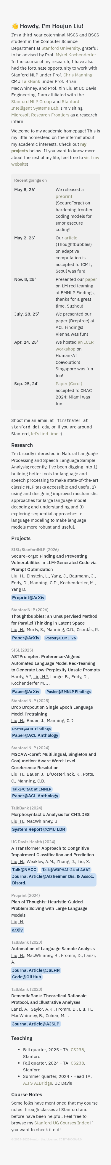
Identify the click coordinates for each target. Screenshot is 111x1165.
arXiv (17, 930)
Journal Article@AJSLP (35, 1024)
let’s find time (44, 433)
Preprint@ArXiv (28, 597)
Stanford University (60, 48)
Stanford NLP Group (31, 101)
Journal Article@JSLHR (36, 970)
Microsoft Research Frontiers (40, 115)
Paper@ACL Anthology (35, 735)
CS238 (77, 1049)
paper (91, 279)
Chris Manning (77, 75)
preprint (64, 196)
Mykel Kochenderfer (76, 54)
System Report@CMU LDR (38, 829)
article (71, 238)
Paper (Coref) (69, 383)
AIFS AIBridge (37, 1083)
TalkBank (31, 81)
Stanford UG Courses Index (61, 1123)
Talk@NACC (24, 869)
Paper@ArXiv (25, 638)
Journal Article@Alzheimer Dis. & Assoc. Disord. (53, 879)
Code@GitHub (26, 977)
